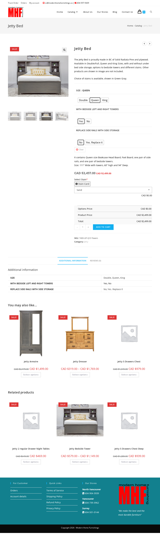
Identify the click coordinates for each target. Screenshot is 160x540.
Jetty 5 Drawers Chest (129, 361)
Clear (81, 149)
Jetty (86, 241)
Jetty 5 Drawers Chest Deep (129, 448)
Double (107, 277)
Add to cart (103, 227)
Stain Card (83, 183)
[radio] (83, 100)
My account (34, 3)
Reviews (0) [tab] (95, 260)
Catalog (138, 25)
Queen (115, 277)
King (122, 277)
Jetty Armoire (31, 361)
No (105, 289)
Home (130, 25)
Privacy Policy (53, 508)
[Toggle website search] (151, 12)
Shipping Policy (54, 496)
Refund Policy (53, 502)
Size (78, 90)
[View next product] (150, 43)
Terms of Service (55, 490)
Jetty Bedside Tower (79, 448)
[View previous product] (144, 43)
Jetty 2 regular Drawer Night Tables (31, 448)
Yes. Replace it (115, 289)
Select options (31, 374)
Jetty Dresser (80, 361)
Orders (24, 3)
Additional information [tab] (72, 260)
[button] (64, 49)
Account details (18, 496)
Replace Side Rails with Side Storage (97, 130)
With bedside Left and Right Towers (97, 109)
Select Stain (81, 181)
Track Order (13, 3)
